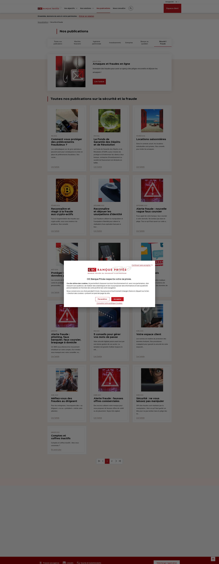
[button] (117, 299)
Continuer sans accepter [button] (141, 265)
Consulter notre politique (109, 303)
